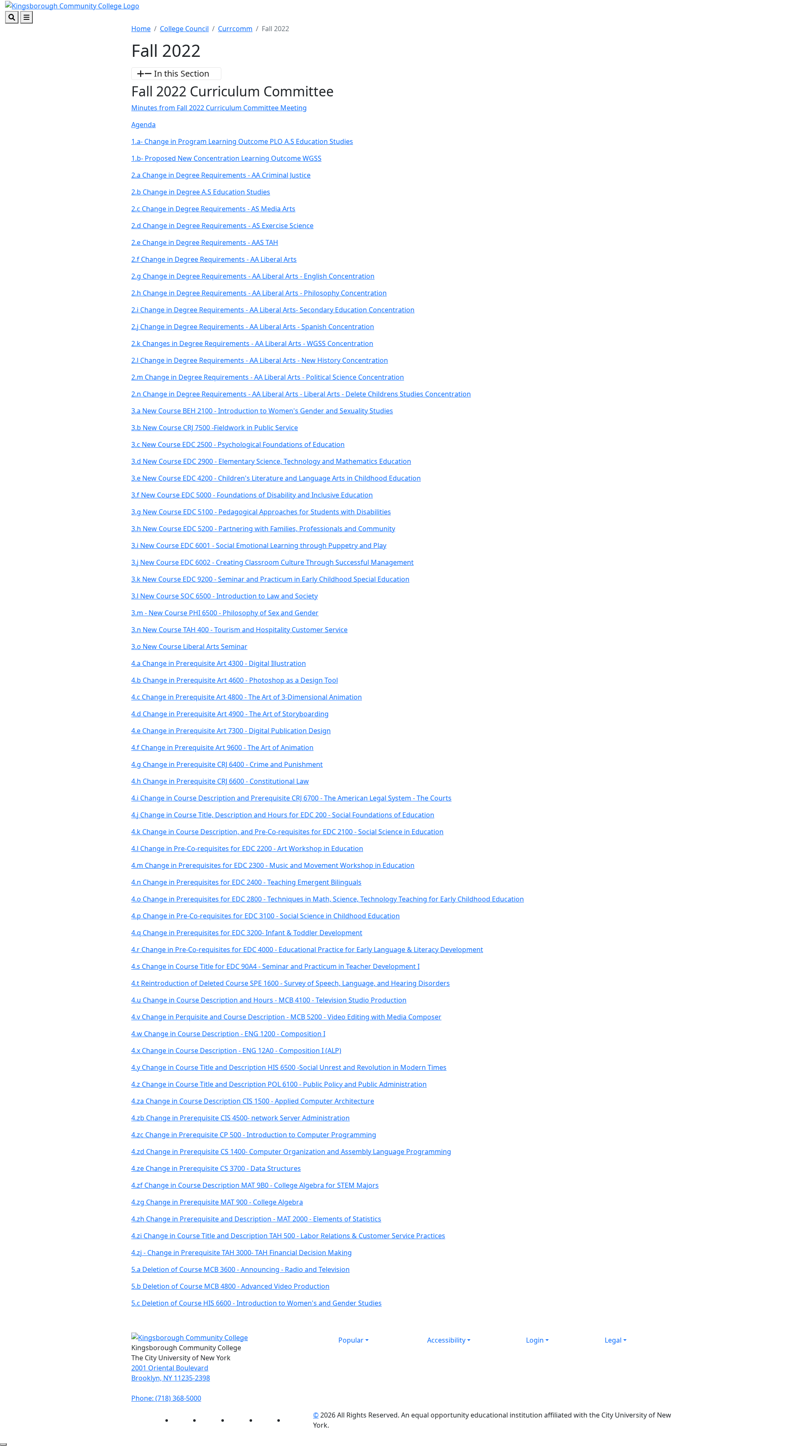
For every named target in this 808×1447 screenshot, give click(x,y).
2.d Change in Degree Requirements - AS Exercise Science (222, 225)
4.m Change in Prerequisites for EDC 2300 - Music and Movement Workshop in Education (273, 865)
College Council (184, 28)
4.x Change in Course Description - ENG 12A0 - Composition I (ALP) (236, 1050)
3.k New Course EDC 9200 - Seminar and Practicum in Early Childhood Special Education (270, 579)
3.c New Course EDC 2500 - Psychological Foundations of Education (238, 444)
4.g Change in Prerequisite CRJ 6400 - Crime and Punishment (227, 764)
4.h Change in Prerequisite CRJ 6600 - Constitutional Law (220, 781)
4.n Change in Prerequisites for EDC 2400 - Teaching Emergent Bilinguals (246, 882)
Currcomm (235, 28)
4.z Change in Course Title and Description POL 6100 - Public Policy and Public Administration (279, 1084)
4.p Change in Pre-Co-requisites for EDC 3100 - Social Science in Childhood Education (265, 915)
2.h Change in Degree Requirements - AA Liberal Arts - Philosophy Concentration (259, 293)
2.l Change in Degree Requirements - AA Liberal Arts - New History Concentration (259, 360)
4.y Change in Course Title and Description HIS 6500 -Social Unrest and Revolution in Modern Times (289, 1067)
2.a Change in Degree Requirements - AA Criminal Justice (221, 175)
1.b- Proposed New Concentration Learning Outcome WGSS (226, 158)
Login (535, 1340)
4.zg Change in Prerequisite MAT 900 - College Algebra (217, 1202)
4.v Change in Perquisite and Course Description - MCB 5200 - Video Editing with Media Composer (286, 1016)
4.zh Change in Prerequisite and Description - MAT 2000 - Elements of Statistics (256, 1219)
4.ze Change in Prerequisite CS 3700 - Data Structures (216, 1168)
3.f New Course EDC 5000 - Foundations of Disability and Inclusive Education (252, 495)
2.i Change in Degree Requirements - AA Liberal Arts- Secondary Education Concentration (273, 309)
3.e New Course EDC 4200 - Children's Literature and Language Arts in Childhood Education (276, 478)
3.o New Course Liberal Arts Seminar (189, 646)
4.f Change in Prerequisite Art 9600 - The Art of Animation (222, 747)
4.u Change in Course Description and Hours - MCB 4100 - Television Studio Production (269, 1000)
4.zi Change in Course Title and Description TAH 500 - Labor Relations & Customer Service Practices (288, 1235)
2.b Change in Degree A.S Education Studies (200, 192)
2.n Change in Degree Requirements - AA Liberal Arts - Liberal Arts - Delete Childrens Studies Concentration (301, 394)
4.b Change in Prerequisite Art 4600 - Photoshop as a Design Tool (234, 680)
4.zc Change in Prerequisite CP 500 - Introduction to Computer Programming (253, 1134)
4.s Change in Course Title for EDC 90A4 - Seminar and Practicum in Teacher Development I (275, 966)
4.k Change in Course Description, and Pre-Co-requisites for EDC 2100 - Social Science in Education (287, 831)
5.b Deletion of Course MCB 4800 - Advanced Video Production (230, 1286)
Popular (351, 1340)
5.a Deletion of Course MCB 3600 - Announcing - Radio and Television (240, 1269)
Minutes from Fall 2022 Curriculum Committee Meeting (219, 107)
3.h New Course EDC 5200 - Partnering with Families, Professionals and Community (263, 528)
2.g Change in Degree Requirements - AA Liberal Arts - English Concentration (253, 276)
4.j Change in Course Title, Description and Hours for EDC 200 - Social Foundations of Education (282, 814)
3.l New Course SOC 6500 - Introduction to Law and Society (224, 596)
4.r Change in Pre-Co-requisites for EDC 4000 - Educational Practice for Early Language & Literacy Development (307, 949)
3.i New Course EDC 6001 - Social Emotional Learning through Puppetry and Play (258, 545)
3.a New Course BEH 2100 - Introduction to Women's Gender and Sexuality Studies (262, 410)
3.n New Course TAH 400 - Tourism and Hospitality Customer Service (239, 629)
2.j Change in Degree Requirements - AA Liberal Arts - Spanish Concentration (252, 326)
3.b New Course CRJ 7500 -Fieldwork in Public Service (214, 427)
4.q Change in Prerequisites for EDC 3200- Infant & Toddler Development (246, 932)
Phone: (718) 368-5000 (166, 1398)
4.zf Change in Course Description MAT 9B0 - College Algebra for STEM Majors (255, 1185)
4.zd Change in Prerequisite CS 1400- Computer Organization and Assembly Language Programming (291, 1151)
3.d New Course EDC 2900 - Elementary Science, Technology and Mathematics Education (271, 461)
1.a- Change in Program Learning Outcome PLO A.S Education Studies (242, 141)
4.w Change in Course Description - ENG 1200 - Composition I (228, 1033)
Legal (613, 1340)
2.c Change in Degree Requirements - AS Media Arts (213, 208)
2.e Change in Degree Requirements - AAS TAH (204, 242)
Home (141, 28)
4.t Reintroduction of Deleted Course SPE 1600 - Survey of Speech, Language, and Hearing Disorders (290, 983)
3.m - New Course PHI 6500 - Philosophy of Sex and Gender (225, 612)
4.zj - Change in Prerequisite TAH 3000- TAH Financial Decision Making (241, 1252)
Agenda (143, 124)
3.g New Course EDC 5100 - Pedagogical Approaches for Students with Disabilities (261, 511)
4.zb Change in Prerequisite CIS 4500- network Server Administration (240, 1117)
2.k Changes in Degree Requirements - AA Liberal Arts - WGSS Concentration (252, 343)
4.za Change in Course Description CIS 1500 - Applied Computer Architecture (252, 1101)
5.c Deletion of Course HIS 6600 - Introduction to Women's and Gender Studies (256, 1303)
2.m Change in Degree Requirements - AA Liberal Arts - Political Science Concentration (267, 377)
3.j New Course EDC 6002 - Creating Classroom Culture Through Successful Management (272, 562)
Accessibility (446, 1340)
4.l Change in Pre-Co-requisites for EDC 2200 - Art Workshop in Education (247, 848)
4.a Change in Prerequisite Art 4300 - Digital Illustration (218, 663)
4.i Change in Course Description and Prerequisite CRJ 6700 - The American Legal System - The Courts (291, 798)
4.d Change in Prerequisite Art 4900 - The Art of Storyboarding (230, 713)
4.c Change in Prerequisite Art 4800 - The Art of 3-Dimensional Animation (246, 697)
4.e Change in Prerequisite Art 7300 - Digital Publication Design (231, 730)
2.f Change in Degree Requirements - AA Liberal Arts (214, 259)
